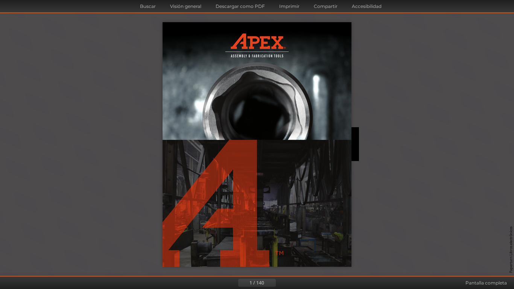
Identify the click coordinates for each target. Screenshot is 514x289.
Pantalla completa (486, 283)
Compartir (326, 6)
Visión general (185, 6)
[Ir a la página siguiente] (282, 283)
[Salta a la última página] (294, 283)
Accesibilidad (367, 6)
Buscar (148, 6)
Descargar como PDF (240, 6)
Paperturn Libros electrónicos (510, 250)
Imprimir (289, 6)
